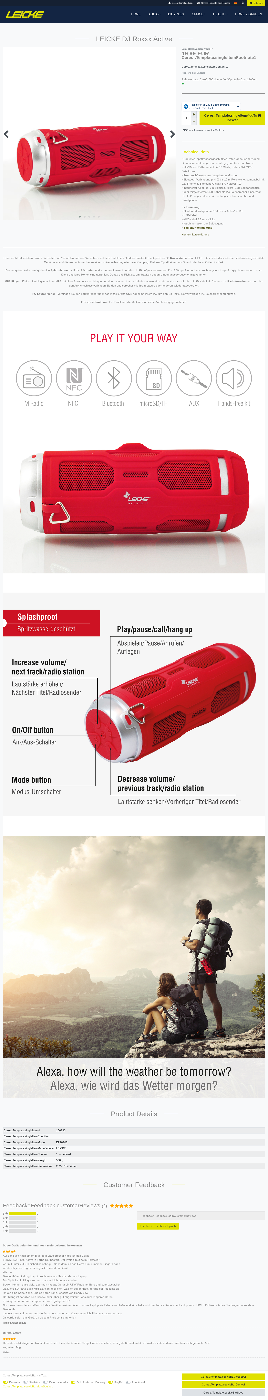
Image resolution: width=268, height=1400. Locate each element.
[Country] (235, 3)
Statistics (34, 1382)
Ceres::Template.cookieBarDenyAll (223, 1384)
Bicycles (176, 14)
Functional (138, 1382)
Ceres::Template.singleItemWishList (205, 130)
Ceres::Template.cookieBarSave (223, 1392)
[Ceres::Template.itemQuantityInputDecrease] (194, 121)
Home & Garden (248, 14)
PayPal (118, 1382)
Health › (220, 14)
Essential (14, 1382)
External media (58, 1382)
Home (136, 14)
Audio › (154, 14)
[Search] (243, 3)
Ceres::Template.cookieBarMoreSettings (28, 1386)
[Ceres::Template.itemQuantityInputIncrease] (194, 114)
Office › (198, 14)
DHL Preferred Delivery (91, 1382)
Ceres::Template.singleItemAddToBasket (230, 118)
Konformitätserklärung (195, 234)
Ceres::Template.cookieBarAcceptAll (223, 1376)
